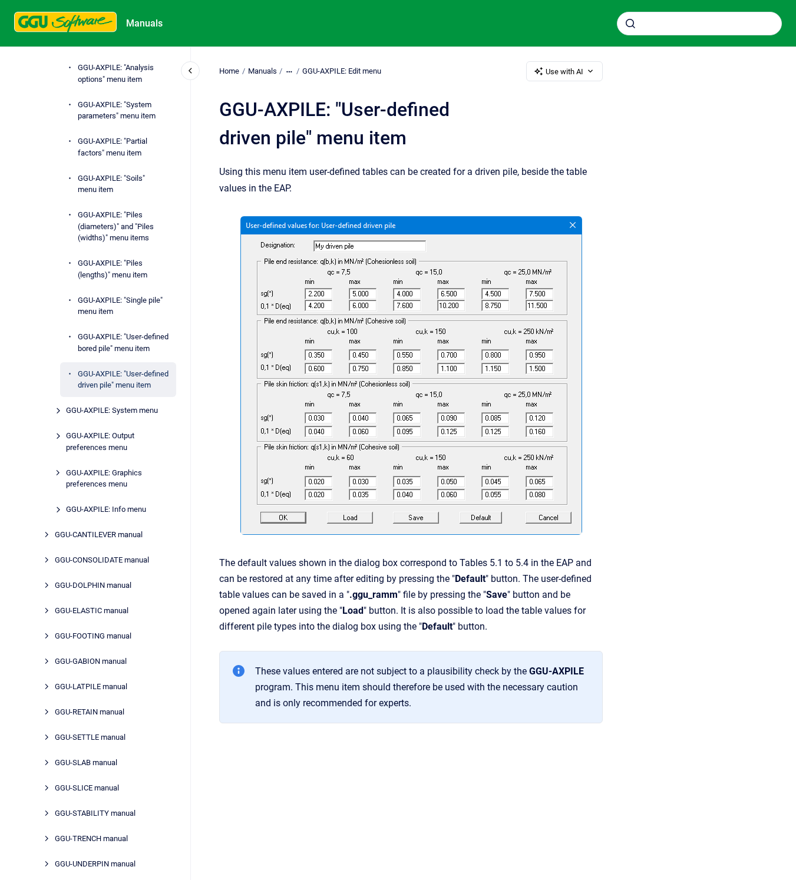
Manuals (144, 23)
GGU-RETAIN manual (89, 712)
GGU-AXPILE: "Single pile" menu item (120, 306)
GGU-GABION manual (91, 661)
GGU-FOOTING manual (93, 636)
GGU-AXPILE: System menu (112, 410)
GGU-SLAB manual (86, 763)
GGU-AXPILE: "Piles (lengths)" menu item (112, 269)
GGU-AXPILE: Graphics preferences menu (104, 478)
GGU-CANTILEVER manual (99, 535)
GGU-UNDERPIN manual (95, 864)
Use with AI (564, 71)
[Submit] (630, 23)
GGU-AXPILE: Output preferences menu (100, 442)
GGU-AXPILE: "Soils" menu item (111, 184)
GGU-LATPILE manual (91, 687)
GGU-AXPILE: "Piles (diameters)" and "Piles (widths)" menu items (116, 227)
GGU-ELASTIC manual (91, 611)
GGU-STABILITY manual (95, 813)
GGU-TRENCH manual (91, 839)
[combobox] (699, 23)
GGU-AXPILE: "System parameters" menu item (117, 110)
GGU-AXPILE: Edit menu (341, 71)
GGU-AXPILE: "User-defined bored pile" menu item (123, 343)
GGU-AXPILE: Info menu (106, 509)
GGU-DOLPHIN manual (93, 585)
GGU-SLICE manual (87, 788)
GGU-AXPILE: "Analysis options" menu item (116, 74)
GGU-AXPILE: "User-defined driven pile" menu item (123, 379)
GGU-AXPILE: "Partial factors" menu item (112, 147)
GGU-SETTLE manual (90, 737)
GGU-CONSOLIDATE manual (102, 560)
